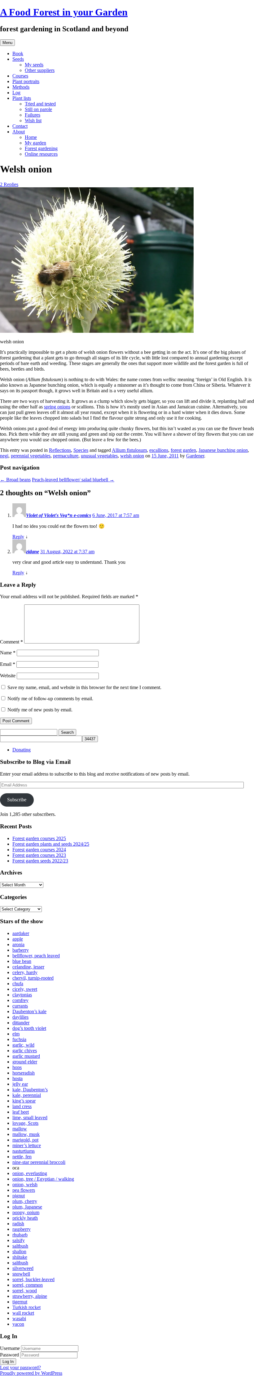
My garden (35, 142)
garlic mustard (26, 1056)
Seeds (18, 59)
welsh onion (132, 455)
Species (80, 450)
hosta (17, 1078)
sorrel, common (27, 1285)
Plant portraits (25, 81)
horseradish (23, 1072)
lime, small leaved (29, 1117)
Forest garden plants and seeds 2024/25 (50, 844)
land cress (22, 1106)
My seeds (34, 64)
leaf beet (20, 1112)
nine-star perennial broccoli (38, 1162)
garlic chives (24, 1050)
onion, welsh (24, 1184)
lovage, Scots (25, 1123)
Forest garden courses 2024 (39, 849)
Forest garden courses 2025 (39, 838)
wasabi (19, 1318)
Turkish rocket (26, 1307)
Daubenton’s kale (29, 1011)
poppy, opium (25, 1212)
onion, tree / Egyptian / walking (43, 1179)
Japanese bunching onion (223, 450)
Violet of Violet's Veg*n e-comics (58, 515)
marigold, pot (25, 1139)
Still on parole (38, 109)
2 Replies (9, 184)
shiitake (19, 1257)
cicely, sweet (24, 989)
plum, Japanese (27, 1206)
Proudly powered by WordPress (31, 1373)
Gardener (195, 455)
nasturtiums (23, 1151)
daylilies (20, 1017)
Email (7, 664)
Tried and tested (40, 103)
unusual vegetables (99, 455)
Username (10, 1348)
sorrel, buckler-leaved (33, 1279)
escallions (158, 450)
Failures (32, 115)
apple (17, 939)
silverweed (22, 1268)
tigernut (19, 1301)
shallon (19, 1251)
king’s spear (24, 1100)
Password (9, 1354)
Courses (20, 75)
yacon (18, 1324)
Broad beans (15, 479)
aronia (18, 944)
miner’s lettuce (26, 1145)
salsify (18, 1240)
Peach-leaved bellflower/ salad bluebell (73, 479)
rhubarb (20, 1234)
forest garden (183, 450)
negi (4, 455)
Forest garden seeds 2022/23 (40, 860)
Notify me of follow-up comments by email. (50, 698)
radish (18, 1223)
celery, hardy (24, 972)
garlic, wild (23, 1045)
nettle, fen (22, 1156)
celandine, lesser (28, 966)
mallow (19, 1128)
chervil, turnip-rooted (33, 978)
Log (16, 92)
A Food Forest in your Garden (64, 12)
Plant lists (21, 98)
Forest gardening (41, 148)
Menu (7, 42)
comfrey (20, 1000)
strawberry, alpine (29, 1296)
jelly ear (20, 1084)
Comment (11, 641)
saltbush (20, 1246)
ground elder (24, 1061)
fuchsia (19, 1039)
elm (16, 1033)
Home (31, 137)
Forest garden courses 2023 (39, 855)
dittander (20, 1022)
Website (7, 675)
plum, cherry (24, 1201)
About (18, 131)
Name (7, 652)
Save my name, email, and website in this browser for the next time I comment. (84, 687)
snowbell (21, 1273)
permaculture (65, 455)
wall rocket (23, 1313)
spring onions (57, 406)
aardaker (20, 933)
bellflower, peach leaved (36, 955)
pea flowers (23, 1190)
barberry (20, 950)
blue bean (21, 961)
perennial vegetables (30, 455)
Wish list (33, 120)
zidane (32, 551)
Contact (20, 126)
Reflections (60, 450)
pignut (18, 1195)
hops (17, 1067)
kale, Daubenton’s (30, 1089)
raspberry (21, 1229)
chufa (17, 983)
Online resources (41, 154)
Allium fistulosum (129, 450)
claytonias (22, 994)
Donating (21, 749)
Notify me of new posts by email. (39, 709)
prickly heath (25, 1218)
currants (20, 1006)
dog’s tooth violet (29, 1028)
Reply (18, 536)
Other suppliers (40, 70)
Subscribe (16, 799)
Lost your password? (20, 1367)
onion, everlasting (29, 1173)
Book (17, 53)
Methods (20, 87)
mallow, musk (26, 1134)
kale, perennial (26, 1095)
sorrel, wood (24, 1290)
